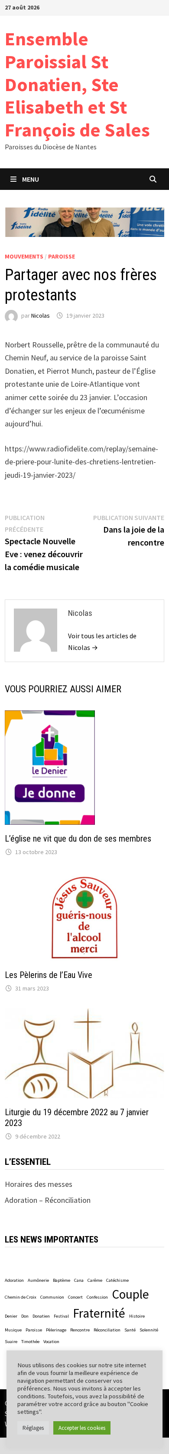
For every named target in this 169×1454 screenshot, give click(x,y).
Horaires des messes (38, 1184)
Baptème (61, 1280)
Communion (52, 1297)
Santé (130, 1330)
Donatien (41, 1316)
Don (25, 1316)
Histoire (137, 1316)
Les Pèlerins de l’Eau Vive (48, 975)
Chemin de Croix (20, 1297)
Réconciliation (107, 1330)
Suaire (11, 1341)
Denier (11, 1316)
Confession (97, 1297)
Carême (95, 1280)
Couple (130, 1294)
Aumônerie (38, 1280)
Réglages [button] (33, 1428)
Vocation (51, 1341)
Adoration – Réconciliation (48, 1200)
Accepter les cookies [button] (81, 1428)
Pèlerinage (56, 1330)
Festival (61, 1316)
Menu (30, 179)
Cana (79, 1280)
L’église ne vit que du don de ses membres (78, 838)
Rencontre (80, 1330)
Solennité (149, 1330)
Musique (13, 1330)
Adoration (14, 1280)
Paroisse (61, 256)
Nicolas (40, 315)
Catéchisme (117, 1280)
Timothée (30, 1341)
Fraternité (99, 1313)
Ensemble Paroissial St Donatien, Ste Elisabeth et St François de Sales (77, 84)
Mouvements (24, 256)
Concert (75, 1297)
